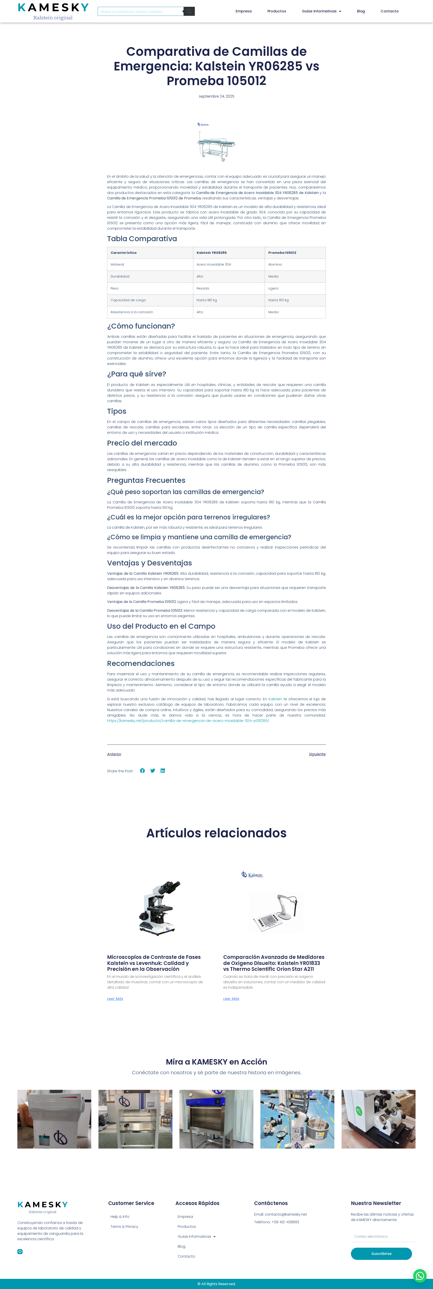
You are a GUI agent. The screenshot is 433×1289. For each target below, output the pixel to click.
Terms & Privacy (124, 1226)
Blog (361, 11)
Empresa (243, 11)
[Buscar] (189, 11)
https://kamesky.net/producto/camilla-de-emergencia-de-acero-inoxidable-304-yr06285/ (188, 720)
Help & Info (120, 1216)
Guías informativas (319, 11)
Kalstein (275, 699)
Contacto (389, 11)
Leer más (115, 999)
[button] (142, 770)
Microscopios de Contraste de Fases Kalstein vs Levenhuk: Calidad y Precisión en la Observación (154, 963)
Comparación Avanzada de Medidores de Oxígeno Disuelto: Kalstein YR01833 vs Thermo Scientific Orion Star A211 (274, 963)
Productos (276, 11)
